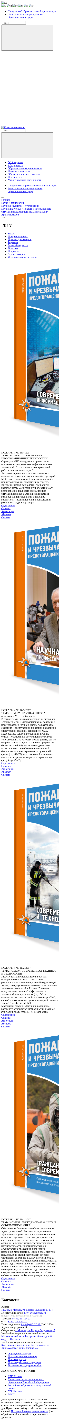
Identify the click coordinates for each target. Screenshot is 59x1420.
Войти (11, 1394)
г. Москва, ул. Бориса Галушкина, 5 (35, 1330)
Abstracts (6, 514)
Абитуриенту (15, 165)
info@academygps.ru (35, 1312)
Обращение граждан (19, 1353)
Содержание (8, 505)
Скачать (5, 517)
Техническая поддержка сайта (24, 1365)
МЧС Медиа (15, 1391)
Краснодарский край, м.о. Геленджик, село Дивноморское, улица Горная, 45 (25, 1346)
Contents (5, 508)
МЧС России (15, 1376)
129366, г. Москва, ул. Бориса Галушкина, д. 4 (27, 1309)
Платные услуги (17, 177)
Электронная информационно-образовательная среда (25, 15)
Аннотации (7, 511)
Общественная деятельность (23, 174)
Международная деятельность (24, 180)
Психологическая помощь (22, 1356)
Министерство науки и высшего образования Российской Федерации (28, 1381)
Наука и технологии (19, 171)
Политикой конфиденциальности (29, 1411)
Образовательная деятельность (25, 168)
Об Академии (15, 162)
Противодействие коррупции (24, 1362)
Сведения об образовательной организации (32, 11)
